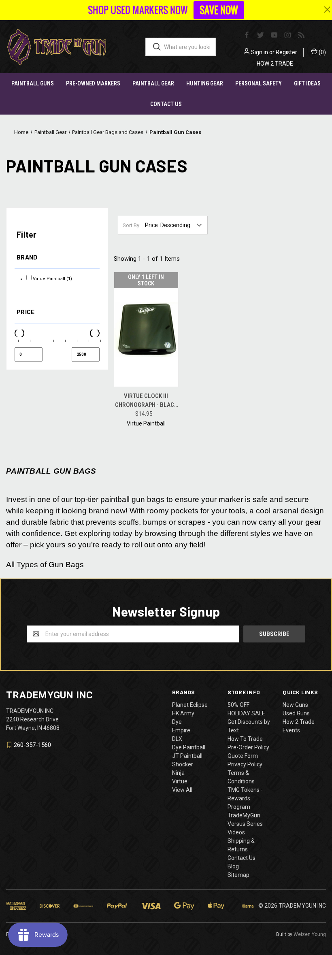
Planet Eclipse (190, 705)
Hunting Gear (204, 83)
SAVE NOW (219, 10)
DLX (177, 739)
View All (182, 790)
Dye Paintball (188, 747)
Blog (233, 866)
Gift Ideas (307, 83)
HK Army (183, 713)
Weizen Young (310, 934)
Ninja (178, 773)
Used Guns (296, 713)
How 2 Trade (299, 722)
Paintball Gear (153, 83)
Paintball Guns (32, 83)
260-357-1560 (32, 745)
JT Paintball (187, 756)
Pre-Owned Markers (93, 83)
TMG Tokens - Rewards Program (245, 798)
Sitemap (238, 875)
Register (286, 52)
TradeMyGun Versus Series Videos (245, 824)
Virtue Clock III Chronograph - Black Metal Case (146, 401)
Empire (181, 730)
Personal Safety (258, 83)
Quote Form (243, 756)
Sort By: (131, 225)
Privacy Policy (245, 764)
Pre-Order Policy (248, 747)
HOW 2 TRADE (275, 63)
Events (291, 730)
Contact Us (166, 104)
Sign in (259, 52)
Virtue (179, 781)
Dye (177, 722)
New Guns (295, 705)
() (321, 52)
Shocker (182, 764)
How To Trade (245, 739)
